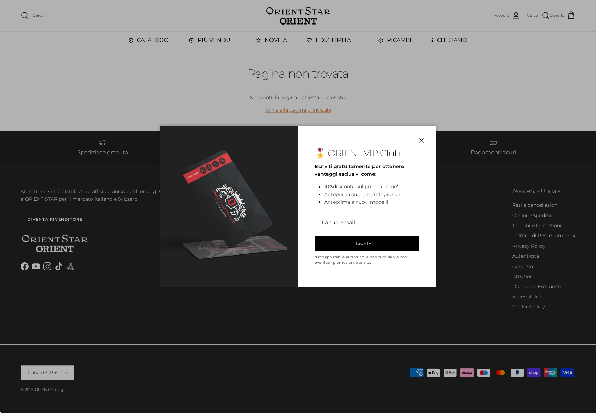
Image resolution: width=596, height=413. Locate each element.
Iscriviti (367, 243)
